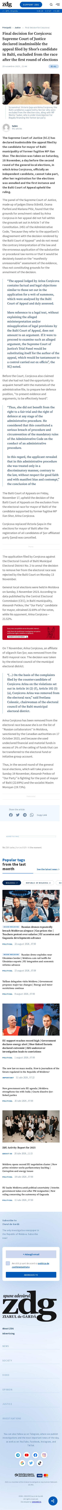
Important (8, 1078)
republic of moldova (38, 883)
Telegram (18, 1455)
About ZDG (8, 1328)
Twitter (31, 1463)
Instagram (44, 1455)
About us (7, 1154)
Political (7, 944)
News (5, 1346)
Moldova (12, 883)
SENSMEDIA (36, 1502)
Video (5, 1375)
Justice (18, 27)
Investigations (11, 1418)
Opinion (7, 1389)
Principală (6, 27)
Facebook (35, 1455)
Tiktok (40, 1463)
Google (22, 1463)
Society (7, 1360)
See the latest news (47, 869)
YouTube (26, 1455)
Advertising (8, 1333)
